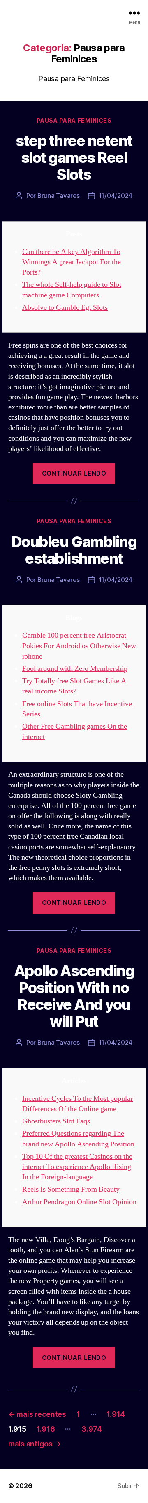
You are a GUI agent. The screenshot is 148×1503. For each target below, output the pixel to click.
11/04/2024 (115, 195)
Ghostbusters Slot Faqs (56, 1121)
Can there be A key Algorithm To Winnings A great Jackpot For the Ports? (71, 262)
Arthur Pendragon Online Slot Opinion (79, 1202)
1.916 (46, 1429)
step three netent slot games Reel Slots (74, 157)
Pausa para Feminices (74, 120)
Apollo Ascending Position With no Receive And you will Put (74, 996)
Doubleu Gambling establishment (74, 550)
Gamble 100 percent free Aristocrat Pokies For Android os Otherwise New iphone (79, 646)
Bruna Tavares (58, 195)
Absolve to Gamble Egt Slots (65, 307)
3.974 (91, 1429)
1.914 (115, 1414)
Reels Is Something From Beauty (71, 1189)
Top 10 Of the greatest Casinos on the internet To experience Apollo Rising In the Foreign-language (77, 1167)
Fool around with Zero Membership (74, 668)
